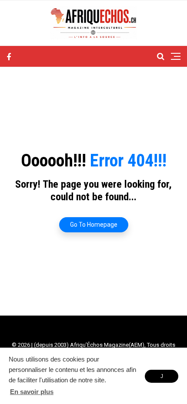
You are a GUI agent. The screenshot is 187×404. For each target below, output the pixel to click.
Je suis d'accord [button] (162, 378)
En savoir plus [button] (31, 391)
